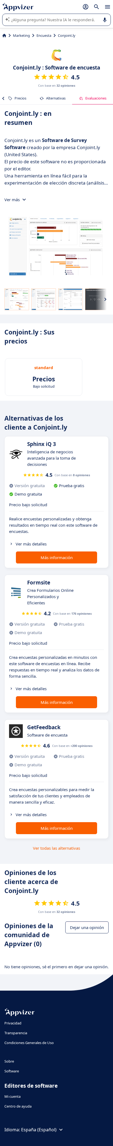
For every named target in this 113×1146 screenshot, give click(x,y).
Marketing (21, 35)
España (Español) (38, 1130)
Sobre (9, 1061)
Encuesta (43, 35)
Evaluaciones (95, 98)
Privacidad (12, 1023)
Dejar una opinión (87, 927)
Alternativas (56, 98)
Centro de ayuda (18, 1106)
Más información (57, 557)
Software (11, 1071)
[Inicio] (4, 35)
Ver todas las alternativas (56, 848)
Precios (20, 98)
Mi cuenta (12, 1096)
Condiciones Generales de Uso (29, 1042)
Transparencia (15, 1032)
